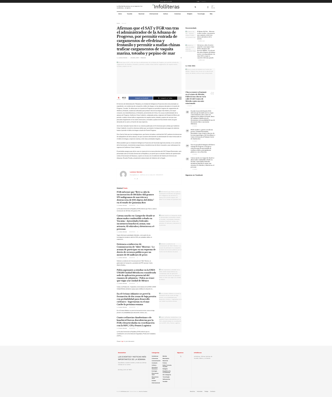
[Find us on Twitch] (204, 7)
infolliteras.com (125, 391)
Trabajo (131, 1)
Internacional (153, 14)
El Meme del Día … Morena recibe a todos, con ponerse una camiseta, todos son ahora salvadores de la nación (206, 35)
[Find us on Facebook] (192, 7)
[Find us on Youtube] (198, 7)
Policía (165, 363)
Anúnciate (125, 1)
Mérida (165, 356)
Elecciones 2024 (155, 377)
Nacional (141, 14)
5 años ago (201, 60)
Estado (154, 380)
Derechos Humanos (155, 368)
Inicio (120, 14)
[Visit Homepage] (166, 7)
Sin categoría (167, 374)
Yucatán (129, 14)
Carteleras (155, 356)
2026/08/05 (132, 328)
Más (211, 14)
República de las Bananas (167, 371)
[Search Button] (214, 1)
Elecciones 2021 (155, 374)
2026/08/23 (132, 205)
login (122, 341)
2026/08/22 (132, 231)
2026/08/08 (132, 307)
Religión (189, 14)
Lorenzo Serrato (122, 57)
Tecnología (201, 14)
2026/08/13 (132, 257)
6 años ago (201, 41)
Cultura (165, 14)
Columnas (177, 14)
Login (197, 1)
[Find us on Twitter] (195, 7)
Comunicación (156, 360)
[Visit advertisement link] (166, 21)
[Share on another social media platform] (180, 98)
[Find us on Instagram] (201, 7)
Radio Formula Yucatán (167, 365)
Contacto (136, 1)
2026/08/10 (132, 283)
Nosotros (119, 1)
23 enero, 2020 (135, 57)
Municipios (166, 358)
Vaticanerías (166, 379)
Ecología (154, 371)
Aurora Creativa (143, 391)
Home (118, 23)
